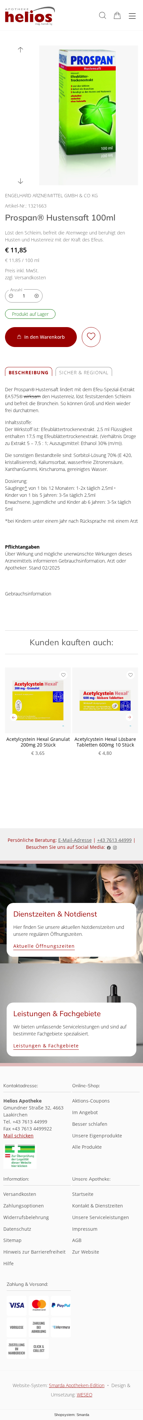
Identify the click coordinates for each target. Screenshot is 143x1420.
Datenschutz (17, 1229)
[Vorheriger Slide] (20, 49)
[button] (102, 15)
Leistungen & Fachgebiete (46, 1046)
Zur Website (85, 1254)
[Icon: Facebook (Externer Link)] (108, 847)
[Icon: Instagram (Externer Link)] (114, 847)
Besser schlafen (89, 1124)
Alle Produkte (87, 1147)
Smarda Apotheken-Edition (76, 1385)
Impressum (84, 1229)
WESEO (84, 1394)
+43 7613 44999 (114, 840)
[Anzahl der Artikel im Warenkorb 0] (117, 15)
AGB (76, 1240)
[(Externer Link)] (20, 1156)
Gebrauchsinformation (28, 593)
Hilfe (8, 1264)
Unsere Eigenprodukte (97, 1136)
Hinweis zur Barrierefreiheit (34, 1252)
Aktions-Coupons (91, 1101)
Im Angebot (85, 1112)
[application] (41, 337)
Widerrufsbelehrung (26, 1217)
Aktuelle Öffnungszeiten (44, 946)
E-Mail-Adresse (75, 840)
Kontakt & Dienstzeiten (97, 1206)
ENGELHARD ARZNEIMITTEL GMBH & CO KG (51, 195)
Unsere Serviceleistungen (100, 1217)
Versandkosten (19, 1194)
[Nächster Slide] (20, 181)
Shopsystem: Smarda (71, 1415)
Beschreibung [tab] (29, 372)
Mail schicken (18, 1135)
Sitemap (12, 1240)
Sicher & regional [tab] (83, 372)
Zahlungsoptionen (23, 1206)
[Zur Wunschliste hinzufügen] (91, 337)
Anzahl (16, 290)
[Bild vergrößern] (88, 115)
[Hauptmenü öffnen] (132, 16)
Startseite (82, 1194)
